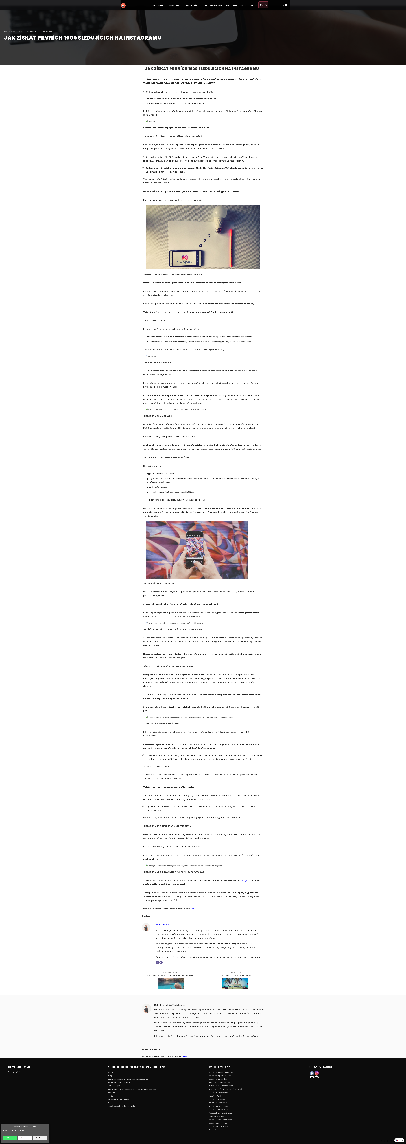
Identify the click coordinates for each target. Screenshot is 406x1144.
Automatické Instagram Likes (221, 1086)
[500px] (381, 1141)
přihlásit (186, 1056)
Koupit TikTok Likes (216, 1096)
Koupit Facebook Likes (218, 1103)
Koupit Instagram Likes (218, 1079)
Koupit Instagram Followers (220, 1075)
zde (192, 909)
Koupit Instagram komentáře (221, 1072)
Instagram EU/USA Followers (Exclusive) (225, 1089)
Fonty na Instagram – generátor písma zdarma (128, 1079)
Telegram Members (217, 1116)
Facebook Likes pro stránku (220, 1113)
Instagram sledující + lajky (219, 1082)
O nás (110, 1096)
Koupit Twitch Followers (218, 1123)
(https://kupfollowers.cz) (176, 1005)
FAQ (110, 1075)
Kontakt (111, 1092)
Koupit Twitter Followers (219, 1106)
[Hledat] (283, 5)
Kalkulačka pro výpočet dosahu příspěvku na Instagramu (132, 1089)
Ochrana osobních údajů (118, 1099)
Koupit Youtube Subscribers (220, 1120)
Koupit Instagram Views (218, 1109)
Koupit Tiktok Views (217, 1099)
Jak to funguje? (114, 1086)
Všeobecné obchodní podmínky (121, 1106)
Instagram (245, 880)
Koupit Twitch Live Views (219, 1126)
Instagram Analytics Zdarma (120, 1082)
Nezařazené (47, 31)
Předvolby (40, 1138)
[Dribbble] (394, 1141)
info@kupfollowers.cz (18, 1072)
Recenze (111, 1103)
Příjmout (10, 1138)
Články (111, 1072)
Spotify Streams (215, 1130)
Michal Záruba (163, 924)
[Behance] (384, 1141)
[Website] (161, 962)
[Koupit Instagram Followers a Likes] (123, 5)
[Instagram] (391, 1141)
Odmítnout (25, 1138)
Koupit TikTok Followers (218, 1092)
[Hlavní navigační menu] (287, 5)
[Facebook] (387, 1141)
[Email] (157, 962)
